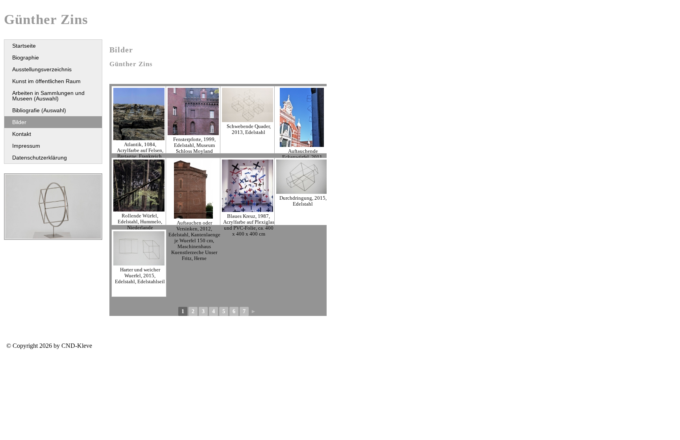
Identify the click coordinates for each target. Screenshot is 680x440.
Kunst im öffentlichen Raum (46, 81)
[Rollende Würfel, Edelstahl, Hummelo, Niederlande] (138, 186)
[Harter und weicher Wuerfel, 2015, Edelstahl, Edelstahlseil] (138, 248)
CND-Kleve (76, 345)
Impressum (26, 146)
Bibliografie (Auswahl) (39, 110)
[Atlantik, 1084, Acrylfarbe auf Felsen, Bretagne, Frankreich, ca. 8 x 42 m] (138, 114)
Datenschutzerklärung (39, 157)
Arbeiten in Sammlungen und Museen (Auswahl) (48, 96)
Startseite (24, 46)
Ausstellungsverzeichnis (42, 69)
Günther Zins (46, 19)
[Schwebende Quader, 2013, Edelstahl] (247, 105)
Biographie (25, 57)
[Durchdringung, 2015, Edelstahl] (301, 177)
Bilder (19, 122)
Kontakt (21, 134)
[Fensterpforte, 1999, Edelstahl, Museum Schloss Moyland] (193, 111)
